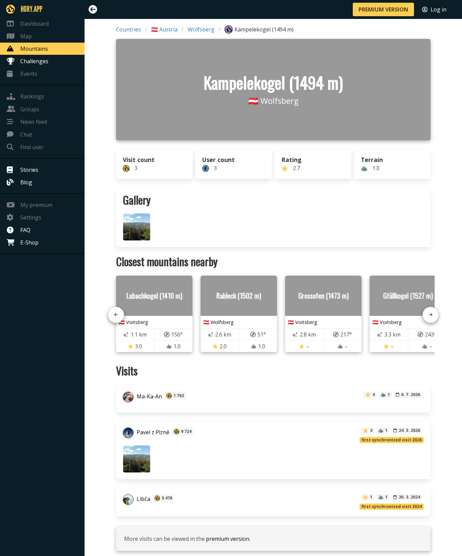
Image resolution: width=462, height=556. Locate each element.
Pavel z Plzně (152, 432)
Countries (128, 29)
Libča (142, 499)
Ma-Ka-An (148, 396)
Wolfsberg (201, 29)
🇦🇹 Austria (164, 29)
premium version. (228, 538)
